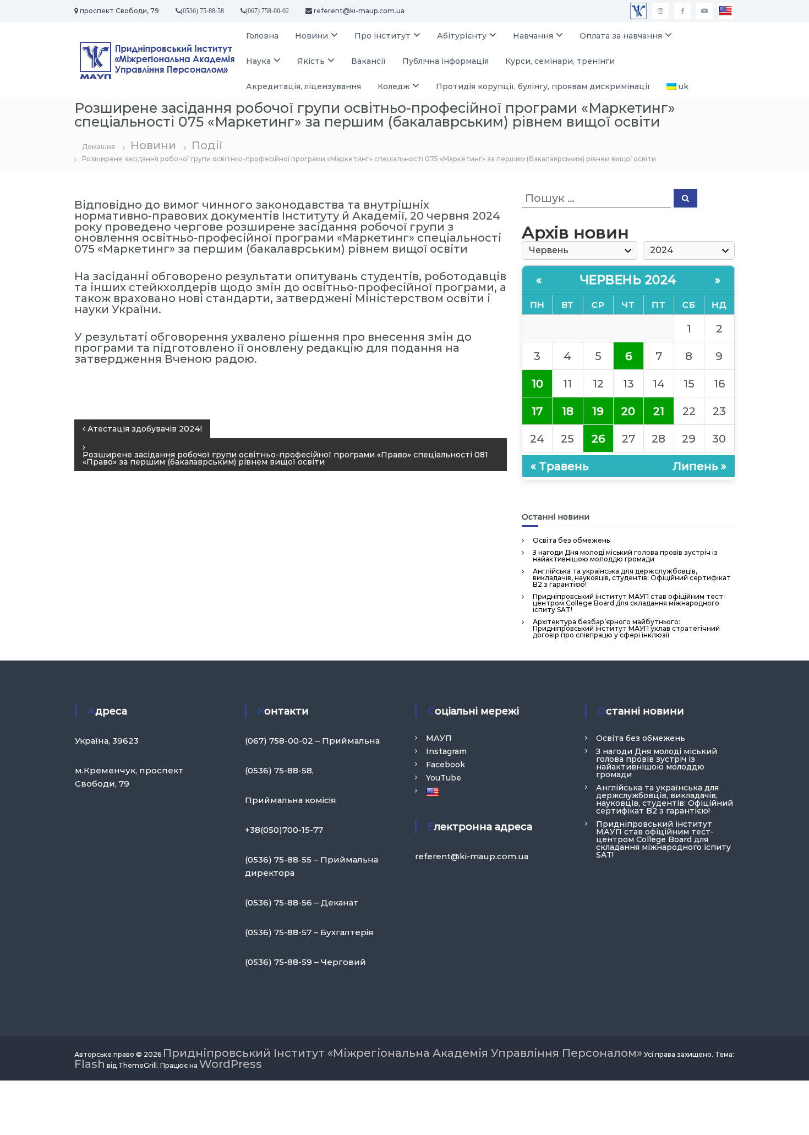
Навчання (533, 36)
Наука (258, 61)
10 (537, 383)
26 (598, 438)
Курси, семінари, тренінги (560, 61)
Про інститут (382, 36)
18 (567, 411)
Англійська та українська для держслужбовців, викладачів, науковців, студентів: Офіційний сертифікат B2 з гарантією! (632, 577)
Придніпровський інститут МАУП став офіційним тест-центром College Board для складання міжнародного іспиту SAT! (629, 603)
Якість (311, 61)
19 (598, 411)
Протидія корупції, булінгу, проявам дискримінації (543, 86)
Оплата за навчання (621, 36)
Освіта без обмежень (571, 540)
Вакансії (368, 61)
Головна (262, 36)
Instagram (446, 751)
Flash (89, 1064)
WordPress (230, 1064)
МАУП (439, 738)
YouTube (443, 778)
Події (207, 145)
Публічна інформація (445, 61)
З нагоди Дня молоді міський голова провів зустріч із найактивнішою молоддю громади (625, 555)
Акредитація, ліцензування (303, 86)
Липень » (699, 466)
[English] (726, 11)
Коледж (393, 86)
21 (658, 411)
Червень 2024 (628, 279)
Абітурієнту (462, 36)
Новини (311, 36)
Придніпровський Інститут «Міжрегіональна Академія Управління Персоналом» (402, 1053)
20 (628, 411)
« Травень (560, 466)
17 (537, 411)
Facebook (445, 765)
